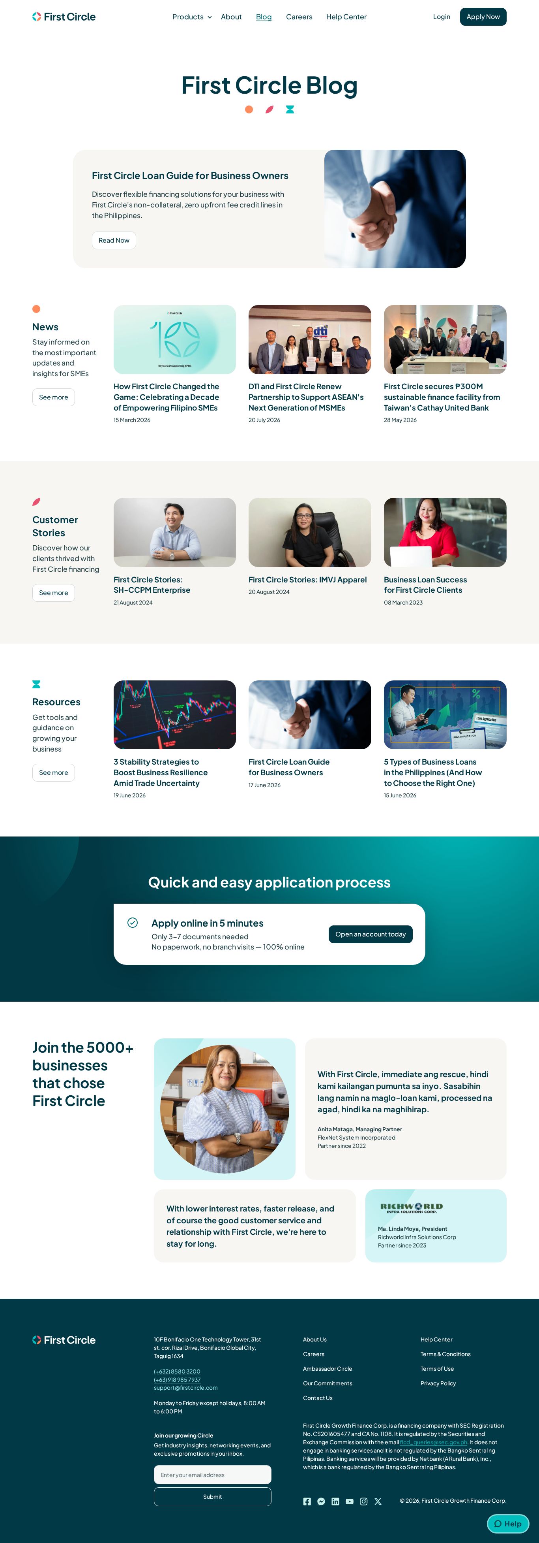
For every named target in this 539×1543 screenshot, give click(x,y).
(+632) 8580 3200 (177, 1371)
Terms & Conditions (446, 1354)
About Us (315, 1339)
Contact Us (318, 1397)
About (231, 16)
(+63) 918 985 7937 (177, 1379)
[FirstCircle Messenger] (321, 1499)
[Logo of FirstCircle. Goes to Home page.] (63, 17)
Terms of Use (437, 1368)
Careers (299, 16)
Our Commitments (327, 1383)
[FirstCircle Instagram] (364, 1499)
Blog (264, 16)
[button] (189, 17)
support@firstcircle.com (186, 1387)
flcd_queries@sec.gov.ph (433, 1442)
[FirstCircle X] (378, 1499)
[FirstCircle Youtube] (350, 1499)
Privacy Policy (438, 1383)
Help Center (346, 16)
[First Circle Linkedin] (335, 1499)
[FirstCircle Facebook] (307, 1499)
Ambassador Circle (327, 1368)
